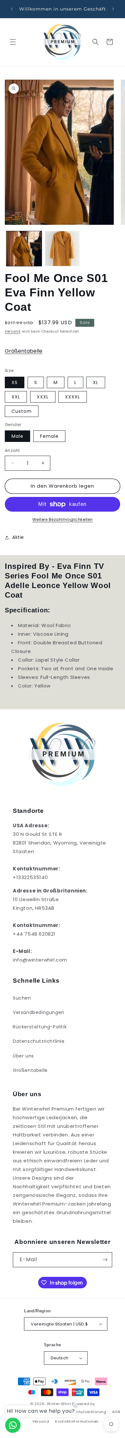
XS (15, 382)
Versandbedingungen (38, 1012)
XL (95, 382)
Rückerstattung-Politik (40, 1027)
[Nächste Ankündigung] (113, 9)
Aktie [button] (18, 537)
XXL (16, 397)
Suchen (22, 998)
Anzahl (12, 450)
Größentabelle (23, 351)
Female (49, 436)
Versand (13, 331)
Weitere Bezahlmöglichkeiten (62, 519)
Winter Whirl (59, 1403)
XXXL (43, 397)
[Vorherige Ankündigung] (12, 9)
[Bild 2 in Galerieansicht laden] (62, 248)
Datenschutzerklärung (84, 1411)
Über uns (23, 1056)
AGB (116, 1411)
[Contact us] (13, 1425)
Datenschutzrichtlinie (39, 1041)
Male (17, 436)
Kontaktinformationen (77, 1421)
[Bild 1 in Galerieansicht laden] (24, 248)
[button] (13, 42)
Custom (22, 411)
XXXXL (72, 397)
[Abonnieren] (105, 1259)
